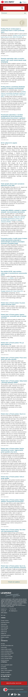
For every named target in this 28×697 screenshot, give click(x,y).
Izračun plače (4, 647)
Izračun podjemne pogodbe (7, 656)
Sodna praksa (4, 624)
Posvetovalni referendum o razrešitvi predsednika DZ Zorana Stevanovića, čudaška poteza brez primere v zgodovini (13, 116)
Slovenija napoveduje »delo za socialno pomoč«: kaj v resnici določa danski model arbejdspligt (13, 60)
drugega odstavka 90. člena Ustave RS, (12, 291)
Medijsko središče (5, 637)
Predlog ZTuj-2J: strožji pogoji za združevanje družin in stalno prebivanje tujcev (12, 30)
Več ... (2, 639)
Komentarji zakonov (5, 622)
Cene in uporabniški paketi (6, 664)
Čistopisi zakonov (5, 620)
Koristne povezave (5, 660)
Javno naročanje (4, 628)
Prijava (24, 2)
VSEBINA (3, 617)
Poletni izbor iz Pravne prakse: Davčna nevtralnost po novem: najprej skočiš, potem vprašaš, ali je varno (12, 450)
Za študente (3, 666)
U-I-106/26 (10, 278)
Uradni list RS (4, 629)
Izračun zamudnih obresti (6, 658)
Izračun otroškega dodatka (6, 651)
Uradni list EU (4, 631)
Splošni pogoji (4, 668)
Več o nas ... (3, 615)
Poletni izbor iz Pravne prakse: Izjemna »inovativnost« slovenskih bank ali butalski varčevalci (13, 316)
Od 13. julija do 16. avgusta (9, 143)
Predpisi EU (3, 633)
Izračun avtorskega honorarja (7, 653)
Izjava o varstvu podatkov (6, 670)
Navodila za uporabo (5, 672)
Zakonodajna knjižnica (6, 635)
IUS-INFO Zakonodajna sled (7, 645)
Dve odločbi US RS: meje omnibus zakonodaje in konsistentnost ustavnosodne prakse (14, 273)
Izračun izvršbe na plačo (6, 649)
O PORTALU (4, 662)
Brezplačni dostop (14, 683)
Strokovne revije (4, 626)
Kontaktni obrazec (5, 679)
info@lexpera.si (14, 610)
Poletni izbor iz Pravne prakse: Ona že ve (13, 414)
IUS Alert (3, 643)
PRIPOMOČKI (4, 640)
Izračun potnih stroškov (6, 654)
